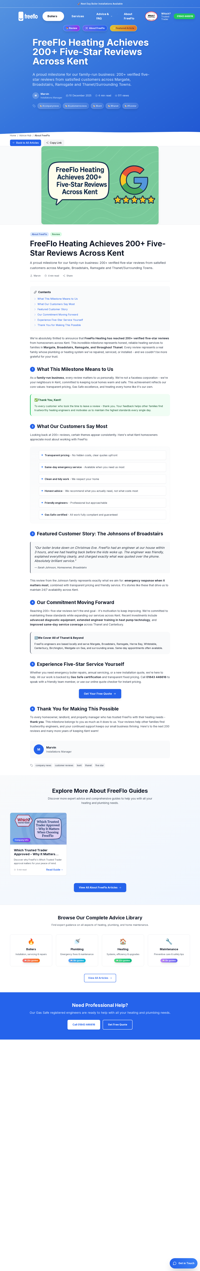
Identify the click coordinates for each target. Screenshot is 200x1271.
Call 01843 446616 (83, 1024)
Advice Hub (25, 135)
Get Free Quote (117, 1024)
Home (13, 135)
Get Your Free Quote (98, 693)
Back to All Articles (27, 142)
